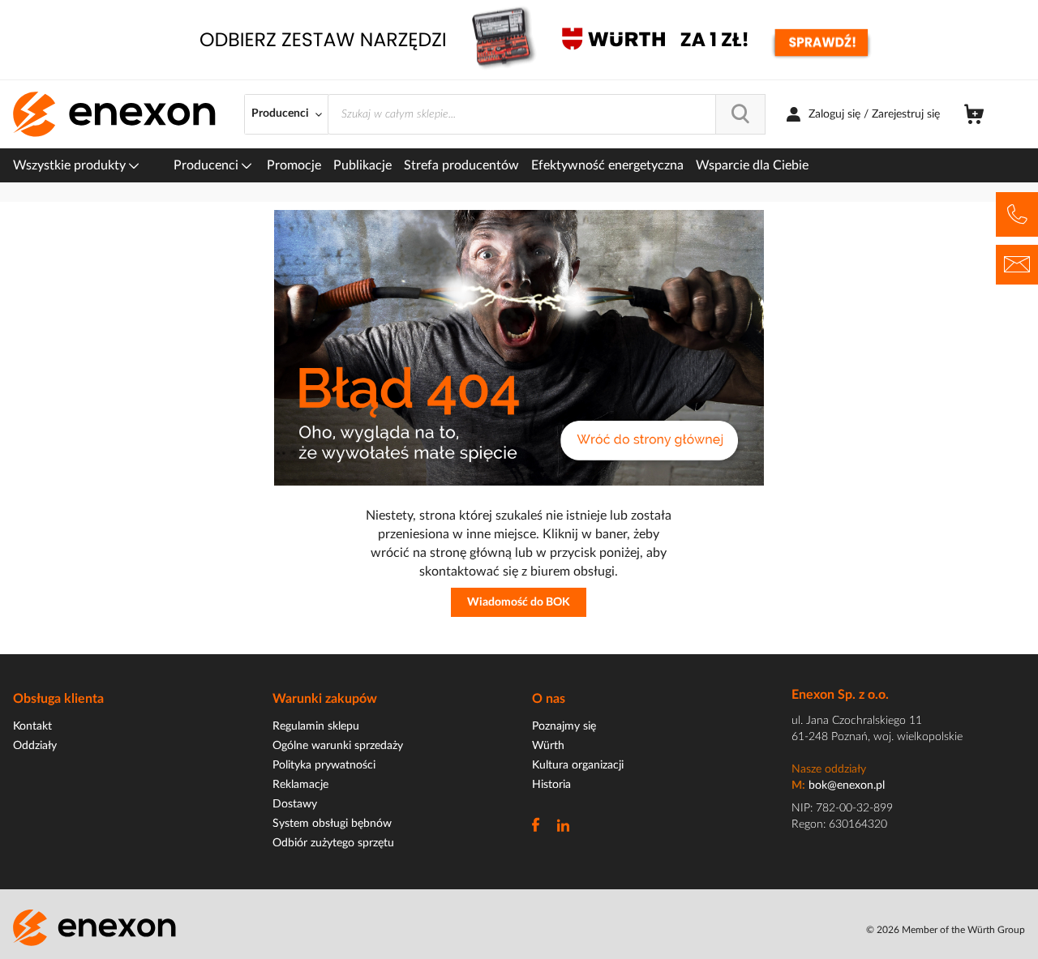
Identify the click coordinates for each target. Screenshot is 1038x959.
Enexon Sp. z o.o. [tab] (840, 694)
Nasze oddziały (828, 769)
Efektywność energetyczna (607, 165)
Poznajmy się (564, 726)
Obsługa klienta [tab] (58, 698)
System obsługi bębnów (332, 823)
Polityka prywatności (323, 765)
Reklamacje (300, 784)
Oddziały (35, 745)
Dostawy (294, 804)
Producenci (208, 165)
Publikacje (362, 165)
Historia (551, 784)
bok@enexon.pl (847, 785)
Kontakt (32, 726)
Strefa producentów (461, 165)
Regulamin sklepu (315, 726)
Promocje (294, 165)
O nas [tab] (548, 698)
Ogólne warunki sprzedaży (337, 745)
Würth (548, 745)
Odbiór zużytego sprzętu (333, 843)
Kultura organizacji (578, 765)
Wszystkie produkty (71, 165)
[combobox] (547, 114)
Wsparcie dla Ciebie (752, 165)
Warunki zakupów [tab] (324, 698)
